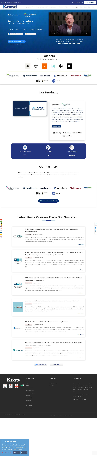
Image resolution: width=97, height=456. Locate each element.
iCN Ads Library (30, 408)
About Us (82, 7)
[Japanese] (1, 228)
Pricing (60, 7)
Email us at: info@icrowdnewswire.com (81, 394)
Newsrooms (39, 7)
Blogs (66, 7)
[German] (1, 224)
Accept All (24, 452)
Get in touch (75, 391)
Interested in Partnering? (47, 200)
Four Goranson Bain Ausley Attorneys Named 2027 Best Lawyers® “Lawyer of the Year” (51, 301)
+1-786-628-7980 (78, 2)
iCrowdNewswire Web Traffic (17, 41)
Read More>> (81, 244)
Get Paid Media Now (16, 34)
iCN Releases (29, 405)
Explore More (56, 126)
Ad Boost (52, 385)
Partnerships (74, 7)
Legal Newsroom (30, 390)
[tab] (21, 108)
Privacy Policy (52, 415)
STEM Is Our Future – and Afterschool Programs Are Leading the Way (46, 322)
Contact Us (91, 7)
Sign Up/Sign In (90, 2)
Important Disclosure (68, 415)
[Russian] (1, 232)
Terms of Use (59, 415)
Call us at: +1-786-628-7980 (78, 396)
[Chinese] (1, 220)
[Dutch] (1, 237)
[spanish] (1, 234)
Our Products (29, 7)
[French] (1, 226)
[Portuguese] (1, 222)
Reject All (16, 452)
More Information (7, 452)
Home (28, 382)
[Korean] (1, 230)
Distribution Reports (50, 7)
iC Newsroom (30, 387)
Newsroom (56, 364)
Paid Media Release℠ (54, 382)
